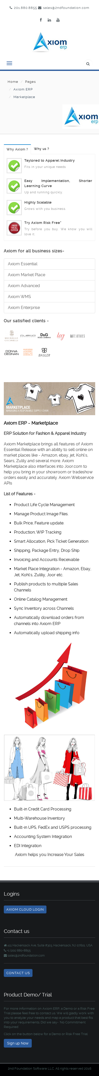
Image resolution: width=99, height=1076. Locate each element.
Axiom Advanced (24, 285)
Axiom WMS (19, 296)
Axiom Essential (22, 263)
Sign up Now (17, 1043)
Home (13, 82)
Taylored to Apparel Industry (49, 160)
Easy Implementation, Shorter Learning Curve (58, 183)
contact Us (18, 973)
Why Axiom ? (17, 149)
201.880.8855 (25, 8)
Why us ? (41, 149)
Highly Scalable (38, 202)
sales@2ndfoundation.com (66, 8)
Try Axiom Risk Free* (42, 223)
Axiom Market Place (26, 274)
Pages (30, 82)
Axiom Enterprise (24, 307)
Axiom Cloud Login (25, 909)
